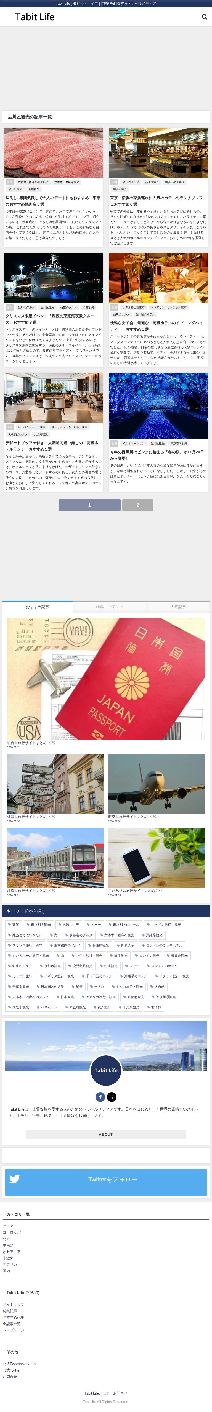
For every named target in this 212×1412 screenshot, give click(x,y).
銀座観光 (111, 966)
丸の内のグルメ (18, 434)
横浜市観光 (120, 189)
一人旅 (99, 986)
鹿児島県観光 (82, 966)
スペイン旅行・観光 (166, 924)
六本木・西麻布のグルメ (33, 182)
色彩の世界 (71, 924)
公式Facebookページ (19, 1364)
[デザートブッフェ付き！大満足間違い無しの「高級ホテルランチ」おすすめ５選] (53, 432)
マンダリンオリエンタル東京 (169, 307)
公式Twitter (11, 1370)
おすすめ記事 (13, 1317)
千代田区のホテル (99, 976)
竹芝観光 (88, 307)
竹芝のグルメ (68, 307)
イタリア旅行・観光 (174, 976)
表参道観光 (179, 955)
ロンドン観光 (149, 955)
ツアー (134, 966)
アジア (8, 1226)
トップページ (13, 1330)
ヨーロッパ (12, 1232)
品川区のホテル (145, 314)
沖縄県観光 (154, 935)
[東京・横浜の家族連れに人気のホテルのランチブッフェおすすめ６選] (158, 187)
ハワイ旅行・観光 (89, 955)
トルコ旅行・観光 (129, 986)
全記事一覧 (12, 1324)
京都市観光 (52, 966)
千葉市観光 (20, 986)
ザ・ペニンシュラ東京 (32, 427)
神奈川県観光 (166, 997)
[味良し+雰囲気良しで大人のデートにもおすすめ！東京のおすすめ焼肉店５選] (53, 187)
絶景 (79, 986)
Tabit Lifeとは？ (97, 1393)
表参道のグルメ (80, 935)
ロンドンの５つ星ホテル (164, 945)
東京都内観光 (179, 443)
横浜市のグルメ (174, 182)
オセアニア (12, 1252)
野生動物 (121, 955)
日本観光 (67, 997)
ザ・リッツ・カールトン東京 (70, 427)
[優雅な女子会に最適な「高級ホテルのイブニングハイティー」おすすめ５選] (158, 310)
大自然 (160, 986)
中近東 (8, 1258)
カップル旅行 (22, 976)
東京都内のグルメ (67, 945)
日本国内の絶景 (52, 986)
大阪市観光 (20, 1007)
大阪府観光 (77, 1007)
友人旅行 (104, 1007)
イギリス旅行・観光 (59, 976)
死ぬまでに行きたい (27, 935)
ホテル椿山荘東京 (134, 307)
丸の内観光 (41, 434)
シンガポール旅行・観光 (30, 955)
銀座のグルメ (22, 966)
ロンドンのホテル (164, 966)
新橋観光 (33, 189)
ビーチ (96, 924)
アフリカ (10, 1264)
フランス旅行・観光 (27, 945)
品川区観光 (15, 189)
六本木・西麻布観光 (66, 182)
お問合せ (10, 1376)
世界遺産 (127, 945)
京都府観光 (136, 997)
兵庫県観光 (100, 945)
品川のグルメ (131, 182)
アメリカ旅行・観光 (101, 997)
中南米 (8, 1245)
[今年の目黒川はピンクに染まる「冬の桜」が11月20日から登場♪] (158, 432)
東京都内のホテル (126, 924)
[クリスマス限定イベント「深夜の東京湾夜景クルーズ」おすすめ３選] (53, 310)
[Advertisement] (106, 67)
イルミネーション (134, 443)
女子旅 (156, 1007)
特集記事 (10, 1311)
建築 (15, 924)
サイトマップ (13, 1304)
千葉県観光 (131, 1007)
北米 (6, 1239)
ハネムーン (49, 1007)
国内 (6, 1271)
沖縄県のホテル (135, 976)
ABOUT (106, 1134)
